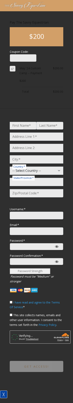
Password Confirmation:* (26, 256)
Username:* (18, 209)
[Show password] (56, 246)
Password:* (17, 240)
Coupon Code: (19, 52)
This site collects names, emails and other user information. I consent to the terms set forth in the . (36, 320)
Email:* (14, 225)
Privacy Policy (47, 325)
